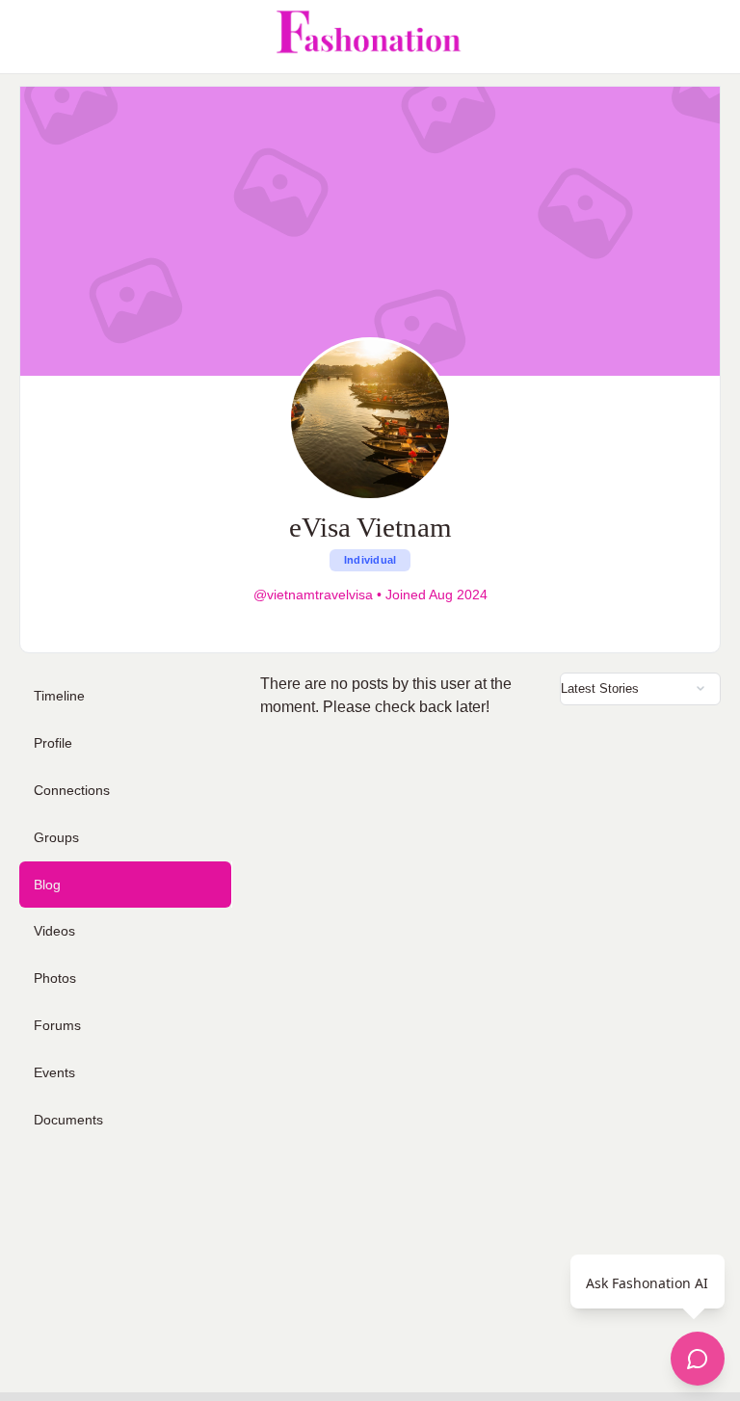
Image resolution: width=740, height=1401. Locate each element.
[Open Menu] (30, 36)
